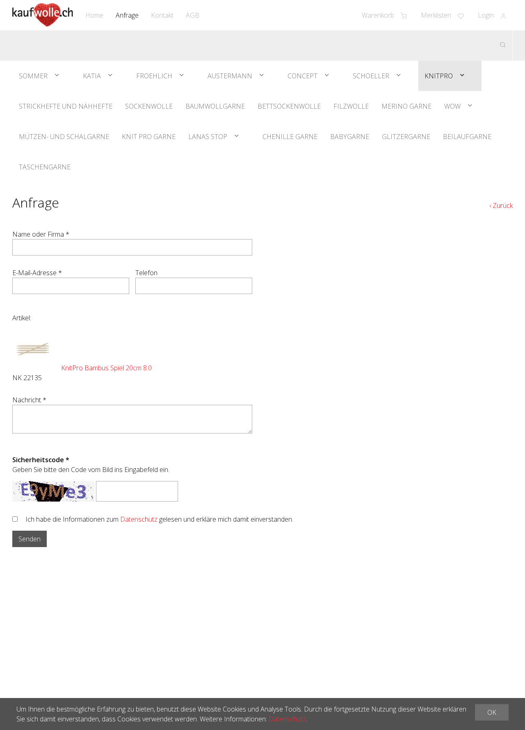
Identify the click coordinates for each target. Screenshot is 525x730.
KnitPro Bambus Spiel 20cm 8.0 (106, 367)
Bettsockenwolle (289, 106)
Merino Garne (406, 106)
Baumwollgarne (215, 106)
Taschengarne (45, 166)
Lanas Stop (207, 136)
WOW (452, 106)
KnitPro (439, 75)
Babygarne (349, 136)
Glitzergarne (406, 136)
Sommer (33, 75)
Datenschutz (139, 519)
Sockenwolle (149, 106)
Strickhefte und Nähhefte (65, 106)
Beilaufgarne (467, 136)
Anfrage (127, 15)
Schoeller (371, 75)
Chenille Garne (289, 136)
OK (491, 712)
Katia (92, 75)
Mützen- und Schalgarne (64, 136)
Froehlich (154, 75)
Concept (302, 75)
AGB (192, 15)
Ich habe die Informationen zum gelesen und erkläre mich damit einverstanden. (159, 519)
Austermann (230, 75)
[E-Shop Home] (42, 15)
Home (94, 15)
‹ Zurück (501, 205)
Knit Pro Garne (149, 136)
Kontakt (162, 15)
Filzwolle (351, 106)
